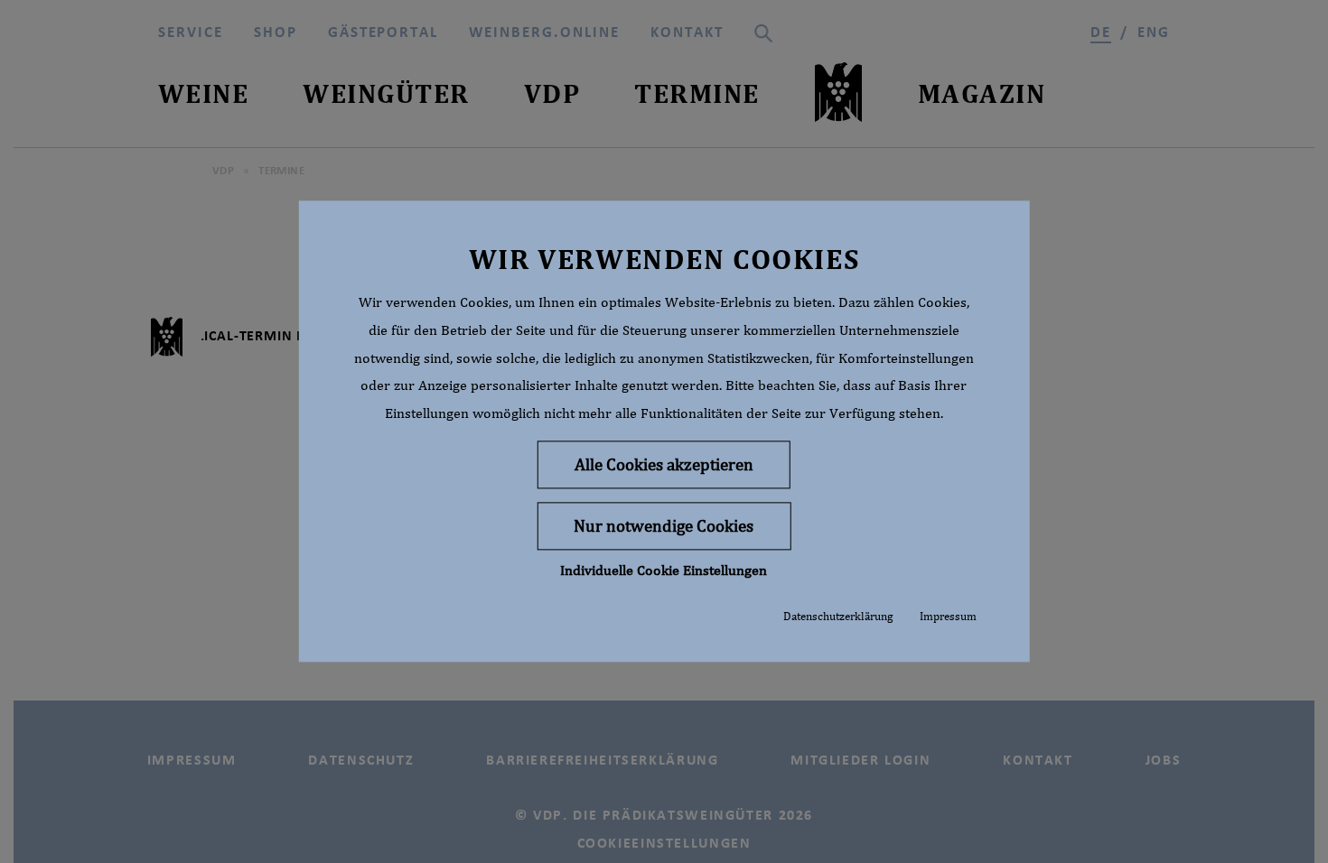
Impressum (948, 616)
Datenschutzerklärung (838, 616)
